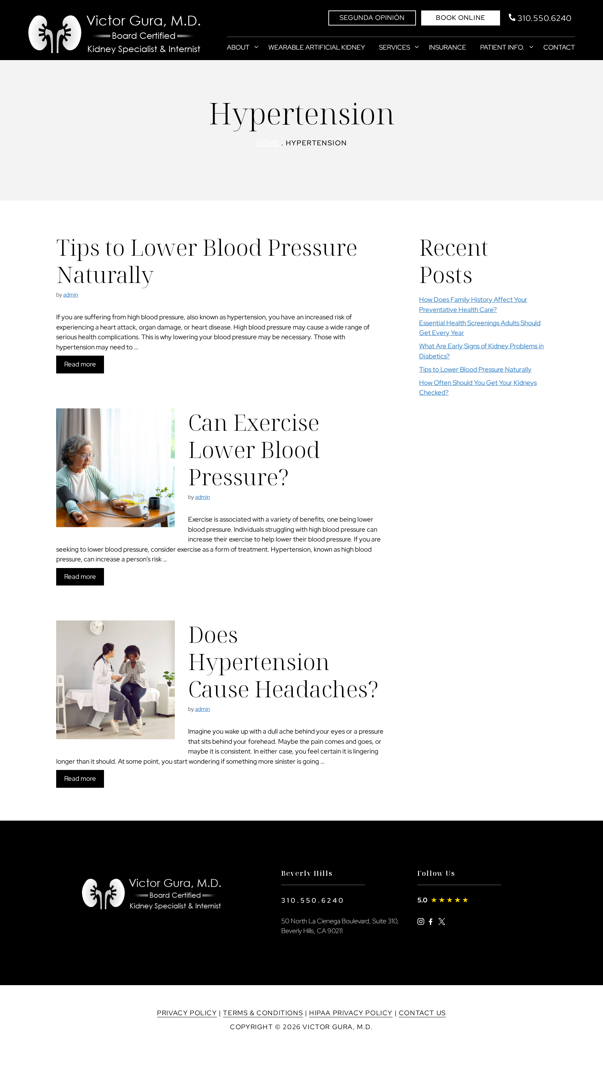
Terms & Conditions (263, 1013)
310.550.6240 (313, 900)
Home (267, 142)
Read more (80, 364)
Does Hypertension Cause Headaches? (283, 661)
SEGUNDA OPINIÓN (372, 17)
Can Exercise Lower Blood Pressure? (254, 449)
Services (394, 47)
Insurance (447, 47)
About (238, 47)
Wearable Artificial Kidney (316, 47)
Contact (559, 47)
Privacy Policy (187, 1013)
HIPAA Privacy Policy (351, 1013)
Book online (460, 17)
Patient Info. (502, 47)
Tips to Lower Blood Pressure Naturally (206, 261)
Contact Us (422, 1013)
